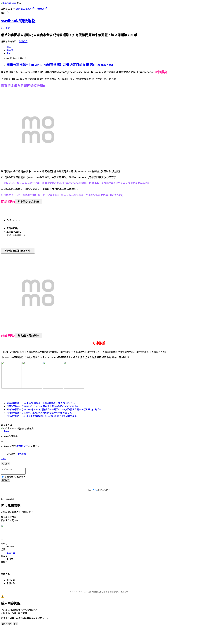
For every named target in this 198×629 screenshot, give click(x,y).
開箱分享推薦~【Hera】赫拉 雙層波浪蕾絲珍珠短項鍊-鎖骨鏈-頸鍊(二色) (40, 403)
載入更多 (5, 464)
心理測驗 (22, 454)
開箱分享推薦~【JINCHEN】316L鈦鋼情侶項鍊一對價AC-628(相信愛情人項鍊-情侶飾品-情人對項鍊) (54, 409)
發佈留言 (5, 480)
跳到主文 (5, 28)
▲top (3, 458)
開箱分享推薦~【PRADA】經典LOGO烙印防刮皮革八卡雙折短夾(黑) (39, 413)
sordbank (5, 431)
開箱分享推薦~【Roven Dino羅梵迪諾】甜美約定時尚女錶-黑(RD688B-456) (59, 64)
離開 (15, 624)
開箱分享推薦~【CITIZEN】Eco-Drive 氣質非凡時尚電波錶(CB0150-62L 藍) (42, 406)
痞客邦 (19, 446)
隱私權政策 (114, 592)
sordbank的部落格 (18, 20)
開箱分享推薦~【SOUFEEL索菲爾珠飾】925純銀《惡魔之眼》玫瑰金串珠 (41, 416)
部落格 (9, 50)
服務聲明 (124, 592)
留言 (25, 446)
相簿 (8, 47)
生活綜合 (23, 41)
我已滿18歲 (6, 624)
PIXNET (79, 592)
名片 (8, 53)
